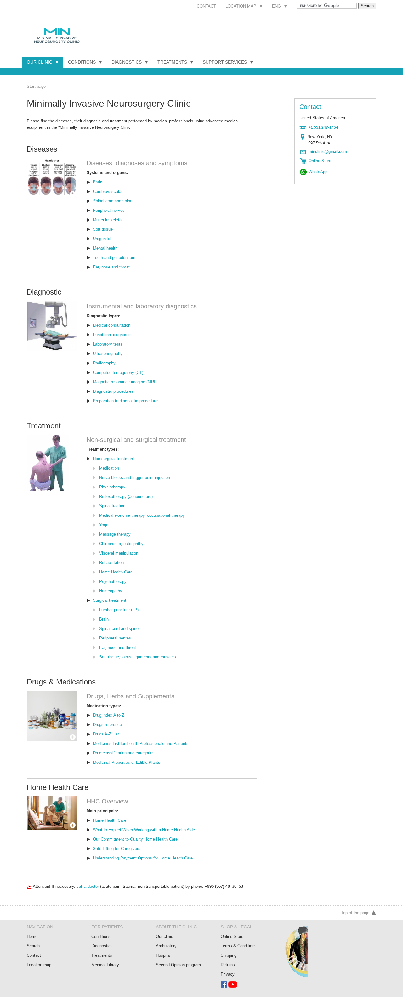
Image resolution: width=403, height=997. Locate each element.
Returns (228, 964)
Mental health (105, 248)
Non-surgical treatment (113, 458)
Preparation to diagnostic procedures (126, 400)
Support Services (225, 62)
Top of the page (355, 912)
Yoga (103, 524)
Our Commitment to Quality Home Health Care (135, 839)
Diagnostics (126, 62)
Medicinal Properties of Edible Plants (126, 762)
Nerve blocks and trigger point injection (134, 477)
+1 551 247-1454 (323, 127)
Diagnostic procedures (113, 391)
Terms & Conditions (239, 945)
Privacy (228, 974)
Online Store (232, 936)
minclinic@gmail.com (328, 151)
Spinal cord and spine (112, 201)
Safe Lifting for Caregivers (116, 848)
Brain (97, 182)
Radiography (104, 363)
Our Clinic (39, 62)
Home (32, 936)
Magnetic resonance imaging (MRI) (124, 382)
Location (304, 137)
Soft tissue (103, 229)
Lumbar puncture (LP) (119, 609)
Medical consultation (111, 325)
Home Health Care (116, 572)
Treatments (172, 62)
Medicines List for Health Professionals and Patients (141, 743)
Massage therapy (115, 534)
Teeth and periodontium (114, 257)
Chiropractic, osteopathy (121, 543)
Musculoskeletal (107, 219)
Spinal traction (112, 506)
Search (33, 945)
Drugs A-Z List (106, 734)
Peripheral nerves (109, 210)
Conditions (82, 62)
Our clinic (164, 936)
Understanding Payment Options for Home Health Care (143, 858)
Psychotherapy (113, 581)
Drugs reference (107, 724)
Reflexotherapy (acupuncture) (126, 496)
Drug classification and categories (124, 753)
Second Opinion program (178, 964)
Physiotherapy (112, 487)
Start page (36, 86)
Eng (276, 6)
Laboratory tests (107, 344)
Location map (240, 6)
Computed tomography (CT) (118, 372)
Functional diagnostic (112, 334)
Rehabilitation (111, 562)
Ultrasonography (107, 353)
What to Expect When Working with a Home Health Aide (144, 829)
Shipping (228, 955)
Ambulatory (166, 945)
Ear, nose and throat (111, 267)
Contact (206, 6)
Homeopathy (110, 591)
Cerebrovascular (107, 191)
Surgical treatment (109, 600)
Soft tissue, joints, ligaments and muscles (137, 657)
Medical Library (105, 964)
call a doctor (88, 886)
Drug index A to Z (108, 715)
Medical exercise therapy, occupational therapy (142, 515)
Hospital (163, 955)
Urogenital (102, 238)
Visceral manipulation (118, 553)
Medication (109, 468)
